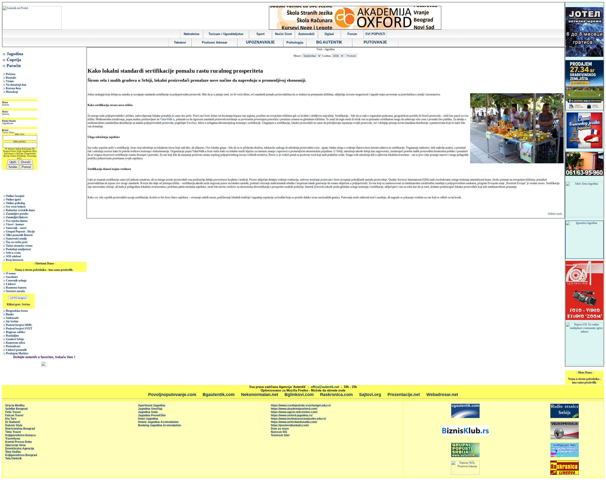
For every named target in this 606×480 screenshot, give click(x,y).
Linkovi (10, 284)
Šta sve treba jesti (16, 242)
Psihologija (294, 42)
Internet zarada (15, 291)
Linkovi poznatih (16, 349)
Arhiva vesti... (556, 213)
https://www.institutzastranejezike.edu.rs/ (298, 418)
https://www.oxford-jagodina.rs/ (291, 415)
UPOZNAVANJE (260, 42)
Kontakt (11, 77)
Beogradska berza (17, 310)
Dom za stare (280, 428)
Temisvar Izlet (280, 435)
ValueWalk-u (167, 119)
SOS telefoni (13, 256)
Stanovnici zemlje (16, 238)
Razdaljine (12, 335)
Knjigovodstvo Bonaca (20, 435)
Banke (10, 314)
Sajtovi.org (370, 394)
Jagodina (15, 53)
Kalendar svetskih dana (20, 210)
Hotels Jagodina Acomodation (158, 422)
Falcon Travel (14, 415)
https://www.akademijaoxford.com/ (294, 408)
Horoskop (12, 91)
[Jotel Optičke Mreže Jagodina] (584, 56)
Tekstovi (180, 42)
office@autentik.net (325, 387)
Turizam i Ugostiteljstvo (226, 34)
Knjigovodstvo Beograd (21, 455)
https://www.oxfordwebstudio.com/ (294, 422)
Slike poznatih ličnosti (19, 235)
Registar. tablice (15, 332)
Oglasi (329, 34)
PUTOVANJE (375, 42)
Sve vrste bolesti (15, 206)
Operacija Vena (15, 445)
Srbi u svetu (13, 252)
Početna (10, 74)
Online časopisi (15, 196)
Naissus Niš (279, 432)
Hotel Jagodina (148, 418)
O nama (11, 273)
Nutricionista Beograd (20, 428)
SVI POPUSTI (375, 34)
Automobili (306, 34)
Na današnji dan (16, 84)
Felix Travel (13, 412)
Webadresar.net (442, 394)
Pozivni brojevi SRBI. (19, 325)
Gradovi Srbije (15, 339)
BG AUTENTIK (329, 42)
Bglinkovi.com (299, 394)
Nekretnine (191, 34)
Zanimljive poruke (17, 213)
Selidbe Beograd (16, 408)
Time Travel (13, 432)
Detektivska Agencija (19, 448)
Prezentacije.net (404, 394)
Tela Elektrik (13, 458)
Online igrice (13, 199)
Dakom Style (13, 425)
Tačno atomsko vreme (19, 245)
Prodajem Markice (17, 353)
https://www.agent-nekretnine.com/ (294, 412)
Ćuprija (14, 59)
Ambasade (12, 318)
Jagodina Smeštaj (150, 408)
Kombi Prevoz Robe (18, 442)
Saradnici (12, 277)
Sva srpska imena (16, 220)
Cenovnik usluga (16, 280)
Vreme (10, 81)
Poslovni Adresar (214, 42)
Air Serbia (12, 321)
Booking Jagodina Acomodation (159, 425)
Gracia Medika (15, 405)
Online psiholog (15, 203)
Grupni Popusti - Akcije (20, 231)
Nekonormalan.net (259, 394)
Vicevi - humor (15, 224)
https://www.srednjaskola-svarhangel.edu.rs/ (301, 405)
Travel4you (12, 438)
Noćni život (283, 34)
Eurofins (191, 122)
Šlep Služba (13, 451)
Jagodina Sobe (148, 412)
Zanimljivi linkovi (16, 217)
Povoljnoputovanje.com (172, 394)
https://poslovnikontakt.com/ (290, 425)
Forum (352, 34)
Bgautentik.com (219, 394)
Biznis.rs (273, 154)
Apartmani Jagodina (151, 405)
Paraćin (14, 65)
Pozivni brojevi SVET (19, 328)
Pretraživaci (13, 346)
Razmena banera (16, 287)
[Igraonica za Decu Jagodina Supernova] (584, 257)
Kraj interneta (14, 260)
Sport (260, 34)
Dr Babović (12, 422)
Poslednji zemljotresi (18, 249)
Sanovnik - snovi (16, 228)
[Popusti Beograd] (465, 456)
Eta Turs (10, 418)
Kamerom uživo (15, 342)
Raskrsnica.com (336, 394)
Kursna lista (13, 88)
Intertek (319, 186)
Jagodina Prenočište (152, 415)
